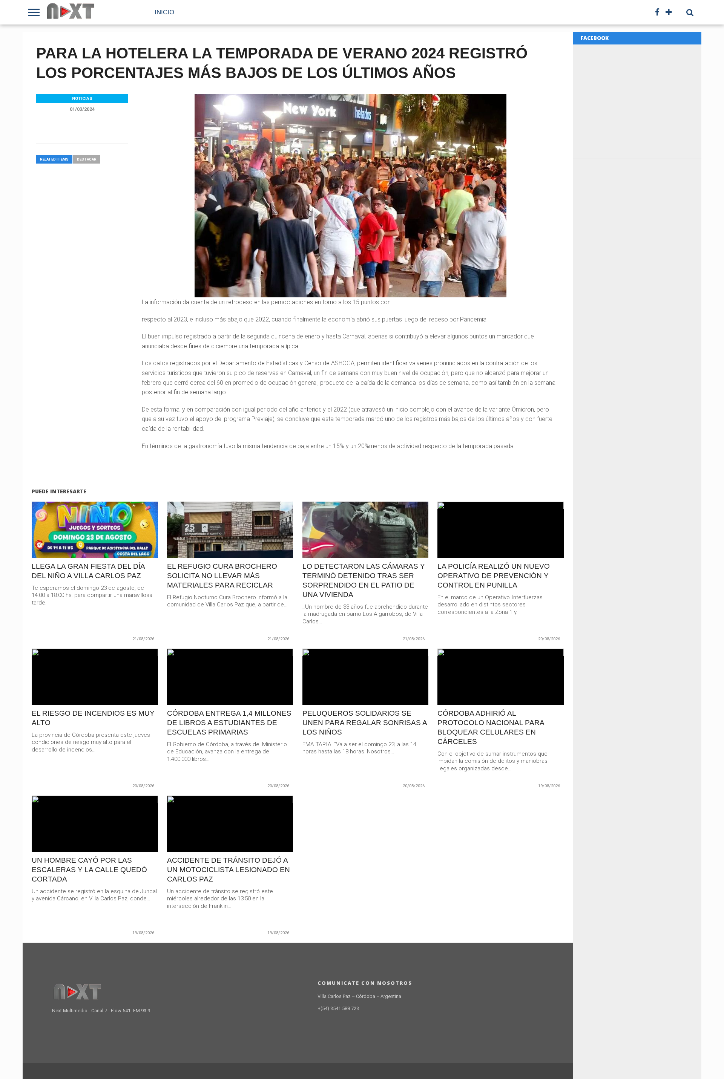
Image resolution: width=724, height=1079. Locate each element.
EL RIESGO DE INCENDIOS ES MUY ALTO (93, 718)
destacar (87, 159)
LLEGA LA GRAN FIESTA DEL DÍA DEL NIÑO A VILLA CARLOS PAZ (88, 571)
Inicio (164, 12)
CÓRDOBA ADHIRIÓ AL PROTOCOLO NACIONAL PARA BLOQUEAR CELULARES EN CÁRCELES (490, 727)
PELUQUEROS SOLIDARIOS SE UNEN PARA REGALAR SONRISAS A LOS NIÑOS (364, 722)
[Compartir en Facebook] (79, 546)
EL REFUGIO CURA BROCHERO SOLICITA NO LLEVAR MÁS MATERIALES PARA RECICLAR (222, 575)
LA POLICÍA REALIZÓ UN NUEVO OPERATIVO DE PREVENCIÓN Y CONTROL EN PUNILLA (493, 575)
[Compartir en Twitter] (95, 546)
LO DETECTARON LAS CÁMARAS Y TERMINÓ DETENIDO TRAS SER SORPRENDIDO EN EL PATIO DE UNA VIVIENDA (363, 580)
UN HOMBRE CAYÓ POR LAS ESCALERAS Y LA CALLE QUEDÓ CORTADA (89, 869)
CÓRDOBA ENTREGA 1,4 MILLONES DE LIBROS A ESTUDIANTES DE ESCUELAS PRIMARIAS (229, 722)
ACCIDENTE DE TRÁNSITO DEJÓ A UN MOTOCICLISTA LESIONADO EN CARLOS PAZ (228, 869)
